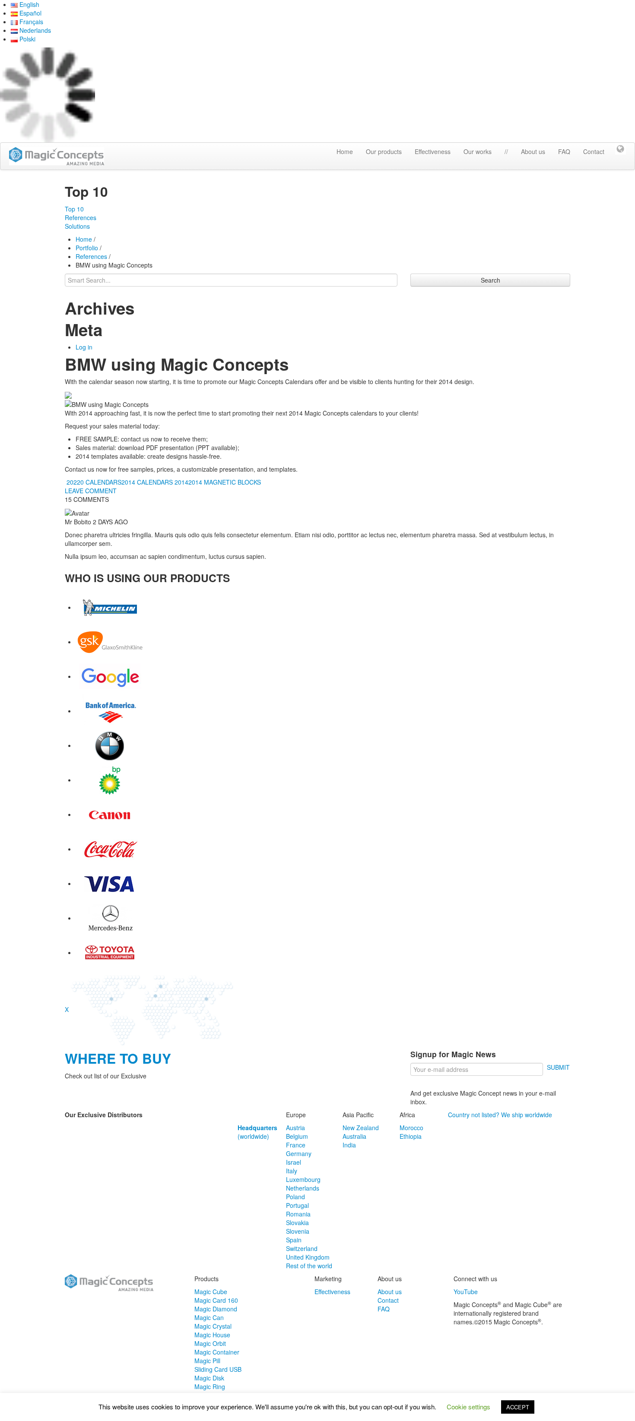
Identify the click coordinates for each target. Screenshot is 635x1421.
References (80, 217)
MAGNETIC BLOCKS (232, 482)
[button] (620, 147)
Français (30, 21)
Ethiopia (411, 1136)
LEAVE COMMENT (91, 490)
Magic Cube (210, 1291)
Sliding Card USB (217, 1369)
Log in (84, 347)
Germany (298, 1153)
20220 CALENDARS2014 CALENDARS (119, 482)
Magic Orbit (210, 1343)
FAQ (564, 151)
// (506, 151)
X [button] (67, 1009)
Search (490, 280)
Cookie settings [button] (468, 1406)
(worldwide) (257, 1132)
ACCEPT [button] (517, 1407)
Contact (593, 151)
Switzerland (302, 1248)
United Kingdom (308, 1257)
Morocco (411, 1127)
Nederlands (34, 30)
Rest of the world (309, 1265)
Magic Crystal (213, 1326)
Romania (298, 1214)
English (28, 4)
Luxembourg (303, 1179)
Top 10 (74, 209)
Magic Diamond (215, 1308)
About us (533, 151)
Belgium (297, 1136)
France (295, 1145)
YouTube (466, 1291)
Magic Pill (207, 1360)
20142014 (188, 482)
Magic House (212, 1334)
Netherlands (302, 1188)
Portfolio (87, 247)
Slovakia (297, 1222)
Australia (354, 1136)
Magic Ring (209, 1386)
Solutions (77, 226)
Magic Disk (209, 1378)
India (349, 1145)
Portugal (297, 1205)
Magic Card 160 (216, 1300)
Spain (294, 1239)
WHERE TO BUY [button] (118, 1058)
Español (29, 13)
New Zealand (361, 1127)
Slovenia (297, 1231)
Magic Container (216, 1352)
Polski (26, 39)
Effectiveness (433, 151)
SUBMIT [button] (558, 1067)
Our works (478, 151)
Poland (295, 1196)
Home (345, 151)
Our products (384, 151)
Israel (293, 1162)
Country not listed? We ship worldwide (500, 1114)
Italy (291, 1170)
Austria (295, 1127)
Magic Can (209, 1317)
